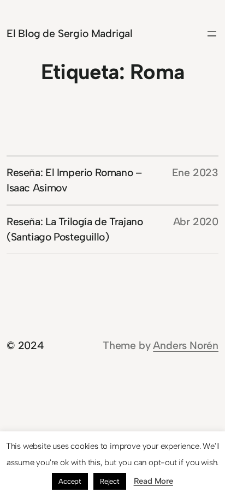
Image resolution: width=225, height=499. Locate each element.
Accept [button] (69, 481)
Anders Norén (185, 345)
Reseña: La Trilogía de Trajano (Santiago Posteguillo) (75, 229)
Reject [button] (110, 481)
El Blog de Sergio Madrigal (70, 33)
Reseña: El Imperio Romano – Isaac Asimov (74, 180)
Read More (153, 481)
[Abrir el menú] (211, 33)
